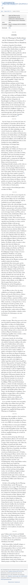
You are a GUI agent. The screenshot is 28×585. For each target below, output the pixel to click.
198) (9, 535)
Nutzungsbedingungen (6, 579)
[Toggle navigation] (3, 8)
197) (22, 398)
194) (24, 39)
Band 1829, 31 (7, 11)
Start (2, 11)
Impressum (17, 582)
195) (18, 115)
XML (10, 28)
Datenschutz (11, 582)
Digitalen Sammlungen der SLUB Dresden (17, 576)
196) (24, 173)
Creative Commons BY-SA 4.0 (15, 571)
